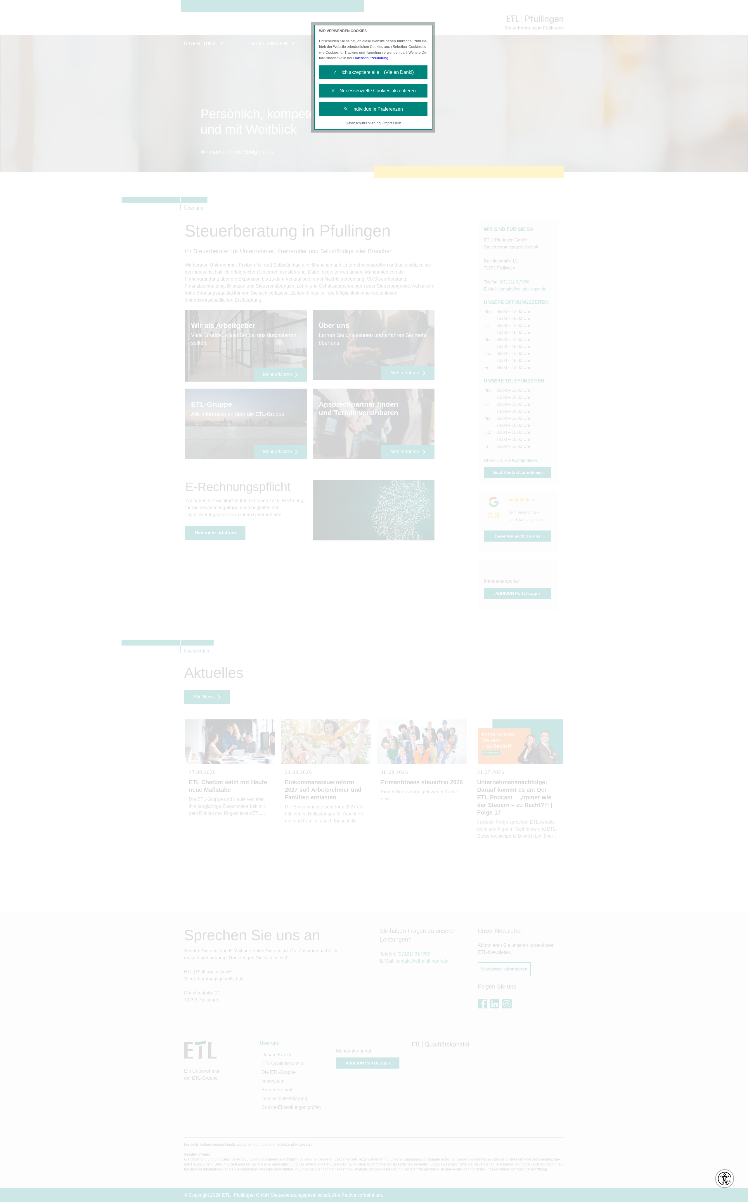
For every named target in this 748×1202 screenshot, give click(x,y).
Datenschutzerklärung (370, 58)
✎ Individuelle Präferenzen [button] (373, 109)
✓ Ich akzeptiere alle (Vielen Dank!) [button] (373, 72)
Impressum (392, 123)
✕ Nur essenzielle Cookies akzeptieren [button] (373, 90)
